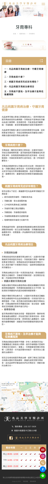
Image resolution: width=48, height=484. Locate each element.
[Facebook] (43, 469)
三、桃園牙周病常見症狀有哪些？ (21, 82)
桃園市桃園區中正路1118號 (25, 431)
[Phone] (43, 463)
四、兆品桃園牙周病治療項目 (19, 86)
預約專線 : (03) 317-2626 (25, 426)
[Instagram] (43, 456)
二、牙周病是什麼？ (14, 77)
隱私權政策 (33, 481)
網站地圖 (25, 481)
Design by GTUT (16, 481)
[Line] (43, 476)
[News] (43, 450)
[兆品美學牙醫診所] (18, 4)
